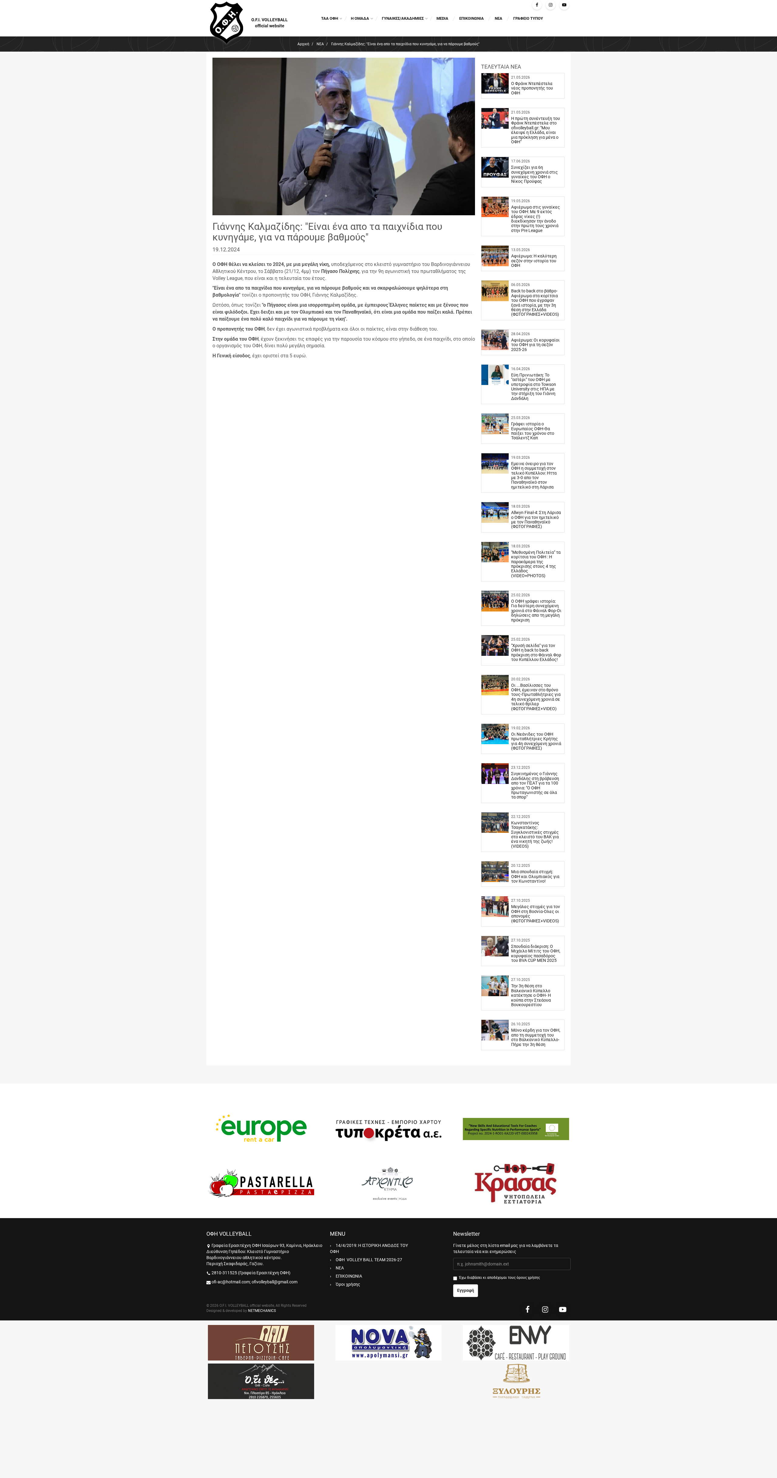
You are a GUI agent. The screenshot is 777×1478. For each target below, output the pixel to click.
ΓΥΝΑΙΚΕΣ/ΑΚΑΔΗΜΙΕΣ (403, 18)
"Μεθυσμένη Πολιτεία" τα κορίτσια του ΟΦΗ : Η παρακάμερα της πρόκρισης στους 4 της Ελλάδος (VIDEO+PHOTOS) (536, 564)
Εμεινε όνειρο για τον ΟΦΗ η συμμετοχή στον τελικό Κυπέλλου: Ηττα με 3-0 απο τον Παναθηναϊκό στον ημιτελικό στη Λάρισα (534, 475)
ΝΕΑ (498, 18)
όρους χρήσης (528, 1277)
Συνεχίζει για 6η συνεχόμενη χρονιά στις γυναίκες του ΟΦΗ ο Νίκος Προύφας (534, 174)
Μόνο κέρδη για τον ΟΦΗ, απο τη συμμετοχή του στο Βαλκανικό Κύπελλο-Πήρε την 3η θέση (535, 1037)
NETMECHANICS (262, 1311)
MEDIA (442, 18)
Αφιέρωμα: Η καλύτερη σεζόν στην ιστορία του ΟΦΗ (534, 261)
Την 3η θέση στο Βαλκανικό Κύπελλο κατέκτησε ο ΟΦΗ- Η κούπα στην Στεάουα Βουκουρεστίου (531, 995)
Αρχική (303, 44)
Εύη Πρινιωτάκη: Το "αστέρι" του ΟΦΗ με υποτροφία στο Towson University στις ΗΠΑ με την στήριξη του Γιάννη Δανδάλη (533, 387)
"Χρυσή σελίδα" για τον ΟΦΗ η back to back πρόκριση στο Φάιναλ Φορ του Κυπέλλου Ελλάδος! (536, 652)
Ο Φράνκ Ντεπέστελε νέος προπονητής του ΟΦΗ (532, 88)
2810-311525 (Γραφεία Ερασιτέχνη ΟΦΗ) (251, 1272)
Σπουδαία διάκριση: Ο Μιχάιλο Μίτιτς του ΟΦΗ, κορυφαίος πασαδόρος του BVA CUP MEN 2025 (535, 953)
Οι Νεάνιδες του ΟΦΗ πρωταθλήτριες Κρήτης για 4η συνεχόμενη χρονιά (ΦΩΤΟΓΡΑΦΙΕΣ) (536, 741)
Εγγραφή (465, 1290)
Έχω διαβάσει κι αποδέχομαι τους (499, 1277)
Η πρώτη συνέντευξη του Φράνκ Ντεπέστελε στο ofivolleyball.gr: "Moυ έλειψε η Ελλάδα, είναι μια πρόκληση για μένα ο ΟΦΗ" (535, 130)
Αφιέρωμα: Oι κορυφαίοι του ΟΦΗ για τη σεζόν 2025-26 (535, 345)
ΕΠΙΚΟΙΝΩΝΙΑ (471, 18)
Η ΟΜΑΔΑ (360, 18)
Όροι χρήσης (348, 1284)
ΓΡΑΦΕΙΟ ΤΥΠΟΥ (528, 18)
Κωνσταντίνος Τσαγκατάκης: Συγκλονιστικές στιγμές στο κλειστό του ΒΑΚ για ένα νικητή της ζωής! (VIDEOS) (535, 834)
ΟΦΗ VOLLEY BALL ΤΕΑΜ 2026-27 (369, 1259)
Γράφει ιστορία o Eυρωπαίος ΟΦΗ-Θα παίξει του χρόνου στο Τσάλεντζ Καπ (532, 430)
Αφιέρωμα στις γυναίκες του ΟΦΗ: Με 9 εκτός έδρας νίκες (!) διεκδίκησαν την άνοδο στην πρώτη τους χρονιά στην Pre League (535, 219)
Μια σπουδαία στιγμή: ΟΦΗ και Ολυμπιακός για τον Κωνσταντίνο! (535, 876)
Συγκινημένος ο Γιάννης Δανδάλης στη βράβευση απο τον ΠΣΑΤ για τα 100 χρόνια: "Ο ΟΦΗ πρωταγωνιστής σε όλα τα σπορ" (535, 785)
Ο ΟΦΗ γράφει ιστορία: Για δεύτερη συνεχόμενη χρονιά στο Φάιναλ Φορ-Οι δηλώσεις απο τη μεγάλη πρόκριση (536, 610)
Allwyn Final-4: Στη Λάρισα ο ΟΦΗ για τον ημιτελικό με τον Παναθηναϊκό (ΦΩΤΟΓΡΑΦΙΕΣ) (536, 519)
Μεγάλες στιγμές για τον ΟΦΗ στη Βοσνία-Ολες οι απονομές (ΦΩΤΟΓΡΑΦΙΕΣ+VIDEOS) (535, 913)
